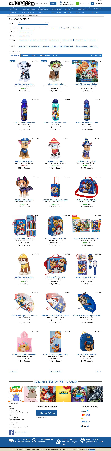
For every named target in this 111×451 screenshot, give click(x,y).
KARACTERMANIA (67, 40)
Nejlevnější (25, 55)
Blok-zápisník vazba (34, 46)
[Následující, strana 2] (97, 371)
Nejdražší (34, 55)
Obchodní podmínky (14, 411)
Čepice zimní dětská (81, 46)
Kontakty (11, 408)
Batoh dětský (22, 46)
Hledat (53, 3)
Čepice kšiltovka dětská (66, 46)
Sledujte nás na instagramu (55, 381)
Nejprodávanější (45, 55)
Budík (55, 46)
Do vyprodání (65, 28)
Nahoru (14, 371)
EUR (98, 1)
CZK (101, 1)
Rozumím (91, 449)
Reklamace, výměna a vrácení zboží (18, 413)
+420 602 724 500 (46, 412)
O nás (10, 406)
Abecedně (55, 55)
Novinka (28, 28)
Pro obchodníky (13, 423)
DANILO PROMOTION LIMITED (38, 40)
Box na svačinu (47, 46)
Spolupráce (12, 425)
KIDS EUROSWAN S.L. (80, 40)
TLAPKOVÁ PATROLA (24, 36)
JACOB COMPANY (54, 40)
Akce (52, 28)
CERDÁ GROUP (23, 40)
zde (86, 449)
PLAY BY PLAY (92, 40)
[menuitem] (14, 9)
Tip (40, 28)
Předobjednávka (77, 28)
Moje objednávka (13, 417)
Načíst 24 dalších (55, 371)
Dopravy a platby (13, 415)
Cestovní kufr (93, 46)
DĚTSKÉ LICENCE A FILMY (26, 32)
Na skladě (15, 28)
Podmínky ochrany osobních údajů (18, 427)
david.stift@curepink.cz (46, 417)
